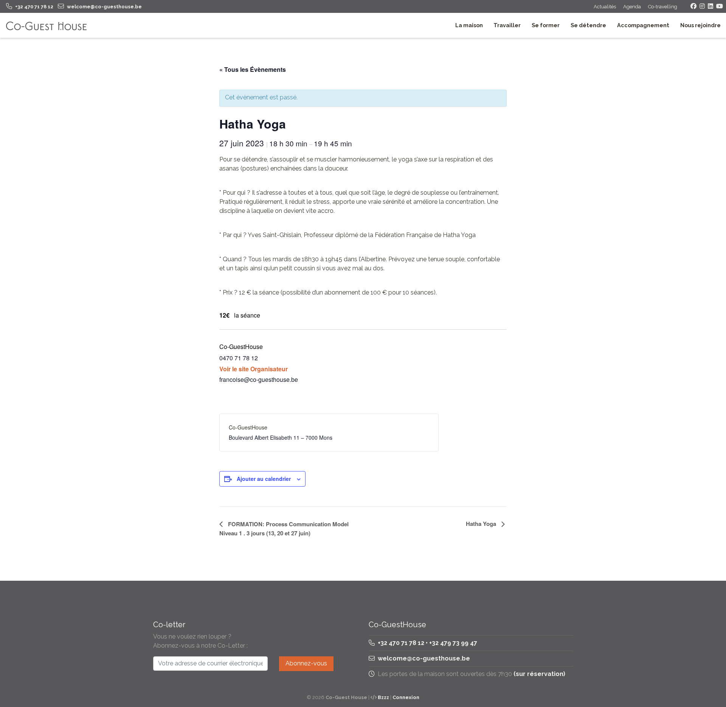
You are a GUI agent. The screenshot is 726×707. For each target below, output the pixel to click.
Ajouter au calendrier (264, 478)
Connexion (405, 697)
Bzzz (383, 697)
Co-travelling (662, 6)
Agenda (632, 6)
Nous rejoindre (700, 25)
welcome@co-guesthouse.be (424, 658)
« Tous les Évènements (252, 69)
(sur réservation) (539, 674)
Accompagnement (643, 25)
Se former (546, 25)
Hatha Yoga (482, 523)
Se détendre (588, 25)
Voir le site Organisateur (253, 368)
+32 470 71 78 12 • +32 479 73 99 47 (426, 643)
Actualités (605, 6)
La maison (469, 25)
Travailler (507, 25)
